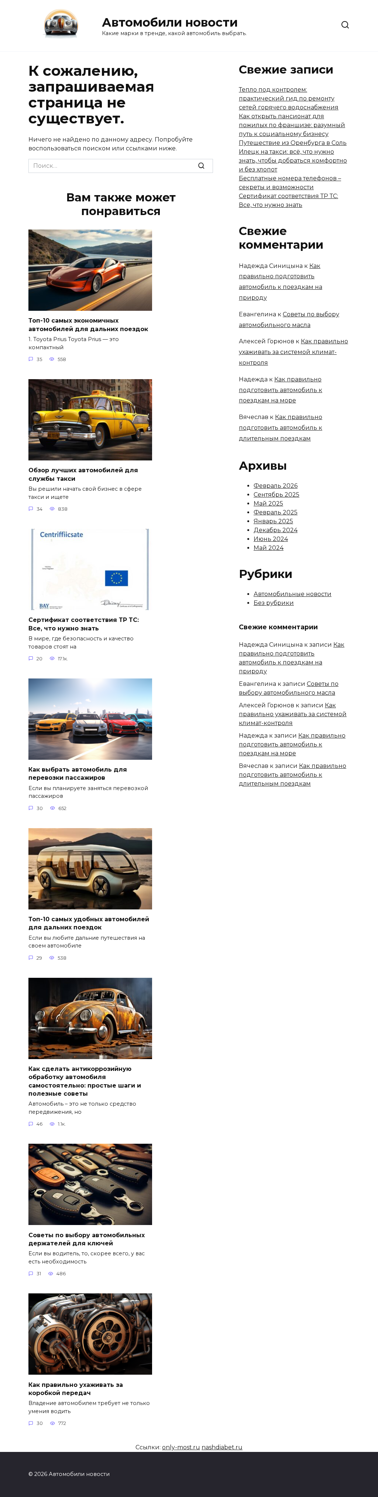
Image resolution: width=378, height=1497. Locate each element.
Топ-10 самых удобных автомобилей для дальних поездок (88, 923)
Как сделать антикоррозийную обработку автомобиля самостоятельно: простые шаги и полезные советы (84, 1081)
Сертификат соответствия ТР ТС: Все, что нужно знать (83, 624)
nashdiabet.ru (222, 1447)
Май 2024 (269, 547)
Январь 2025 (273, 521)
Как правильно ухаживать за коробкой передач (75, 1388)
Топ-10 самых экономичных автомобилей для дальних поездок (88, 324)
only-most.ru (181, 1447)
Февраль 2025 (276, 512)
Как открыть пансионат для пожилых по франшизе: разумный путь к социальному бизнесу (292, 125)
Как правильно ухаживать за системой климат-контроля (293, 352)
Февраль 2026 (276, 485)
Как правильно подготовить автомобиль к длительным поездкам (280, 428)
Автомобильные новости (292, 594)
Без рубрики (274, 602)
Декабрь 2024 (276, 530)
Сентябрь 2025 (276, 494)
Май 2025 (268, 503)
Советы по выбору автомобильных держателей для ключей (86, 1238)
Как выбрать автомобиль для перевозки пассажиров (77, 773)
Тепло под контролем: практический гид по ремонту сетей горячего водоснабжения (289, 98)
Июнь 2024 (271, 538)
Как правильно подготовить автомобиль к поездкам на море (280, 390)
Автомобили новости (170, 22)
